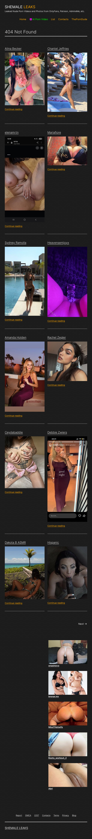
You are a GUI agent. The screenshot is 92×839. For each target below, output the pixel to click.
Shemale (20, 7)
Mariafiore (54, 132)
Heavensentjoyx (58, 242)
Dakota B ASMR (15, 542)
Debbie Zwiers (57, 432)
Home (23, 19)
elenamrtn (12, 132)
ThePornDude (79, 19)
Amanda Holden (15, 337)
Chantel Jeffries (58, 48)
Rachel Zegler (56, 337)
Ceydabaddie (14, 432)
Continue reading (13, 109)
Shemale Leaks (16, 828)
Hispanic (53, 542)
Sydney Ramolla (15, 242)
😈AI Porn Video (38, 19)
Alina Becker (13, 48)
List (53, 19)
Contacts (63, 19)
